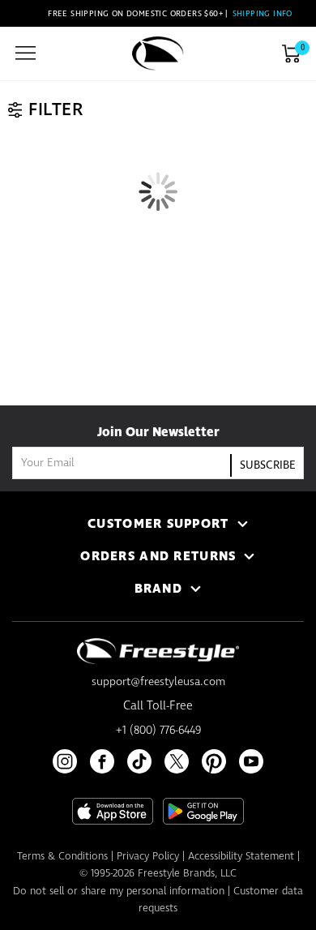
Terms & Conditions (62, 857)
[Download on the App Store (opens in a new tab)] (112, 811)
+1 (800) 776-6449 (158, 730)
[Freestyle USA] (158, 53)
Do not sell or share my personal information (118, 891)
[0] (291, 53)
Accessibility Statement (241, 857)
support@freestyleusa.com (158, 682)
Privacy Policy (148, 857)
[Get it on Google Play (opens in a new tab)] (203, 811)
